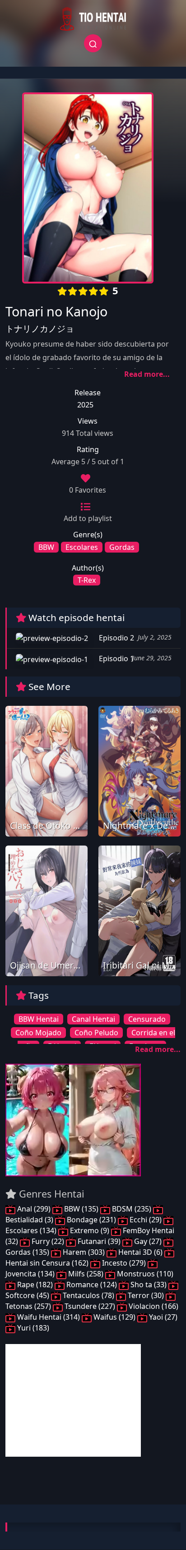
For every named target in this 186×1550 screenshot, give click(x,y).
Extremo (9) (89, 1230)
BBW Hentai (39, 1019)
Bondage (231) (91, 1220)
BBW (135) (81, 1209)
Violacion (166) (152, 1306)
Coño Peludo (96, 1033)
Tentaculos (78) (88, 1295)
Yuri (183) (32, 1328)
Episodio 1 (115, 658)
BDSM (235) (131, 1209)
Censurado (147, 1019)
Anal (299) (33, 1209)
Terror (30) (146, 1295)
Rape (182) (35, 1284)
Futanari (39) (99, 1241)
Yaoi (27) (162, 1317)
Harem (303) (84, 1252)
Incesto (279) (124, 1263)
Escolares (81, 547)
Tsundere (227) (90, 1306)
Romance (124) (92, 1284)
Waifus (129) (114, 1317)
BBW (46, 547)
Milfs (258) (85, 1274)
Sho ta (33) (148, 1284)
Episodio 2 (115, 638)
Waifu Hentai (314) (48, 1317)
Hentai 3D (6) (140, 1252)
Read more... (147, 374)
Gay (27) (147, 1241)
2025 (85, 405)
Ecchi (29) (145, 1220)
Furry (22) (48, 1241)
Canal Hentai (93, 1019)
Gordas (122, 547)
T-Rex (87, 580)
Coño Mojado (38, 1033)
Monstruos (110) (144, 1274)
